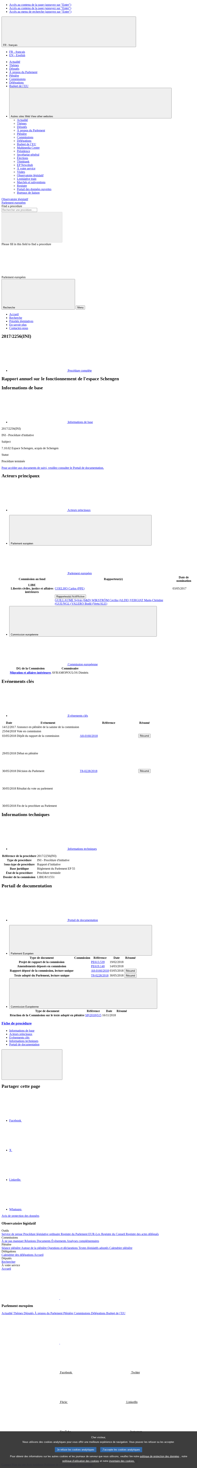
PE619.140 (98, 966)
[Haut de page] (32, 1064)
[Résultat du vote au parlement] (109, 801)
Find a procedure (12, 206)
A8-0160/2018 (89, 735)
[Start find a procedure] (32, 227)
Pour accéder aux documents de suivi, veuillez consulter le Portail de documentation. (53, 467)
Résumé (144, 735)
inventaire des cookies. (122, 1461)
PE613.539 (98, 962)
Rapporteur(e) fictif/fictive (70, 596)
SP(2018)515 (93, 1015)
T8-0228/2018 (88, 771)
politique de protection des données (159, 1456)
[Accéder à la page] (109, 766)
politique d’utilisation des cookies (80, 1461)
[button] (60, 1298)
